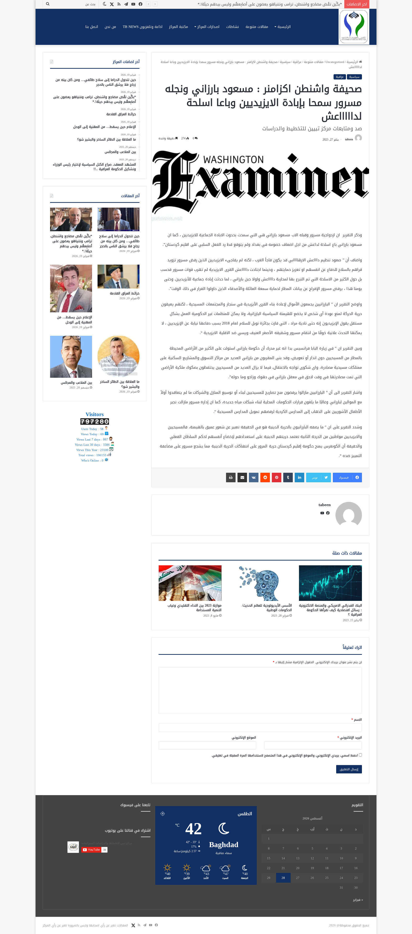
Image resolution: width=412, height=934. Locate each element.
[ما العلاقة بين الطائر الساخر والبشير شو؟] (118, 356)
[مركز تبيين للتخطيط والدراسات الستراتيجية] (354, 27)
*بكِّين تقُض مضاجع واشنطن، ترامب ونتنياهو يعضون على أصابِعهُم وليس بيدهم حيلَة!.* (71, 243)
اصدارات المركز (208, 26)
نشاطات (232, 26)
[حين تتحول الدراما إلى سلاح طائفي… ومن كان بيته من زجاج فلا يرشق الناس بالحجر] (118, 219)
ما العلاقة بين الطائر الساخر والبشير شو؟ (119, 384)
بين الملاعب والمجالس (76, 382)
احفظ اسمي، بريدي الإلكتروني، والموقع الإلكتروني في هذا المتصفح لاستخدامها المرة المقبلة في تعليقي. (284, 755)
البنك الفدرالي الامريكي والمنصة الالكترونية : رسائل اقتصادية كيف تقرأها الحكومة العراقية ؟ (330, 610)
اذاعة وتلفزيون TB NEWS (142, 26)
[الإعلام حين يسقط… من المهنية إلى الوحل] (71, 288)
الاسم (356, 720)
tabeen (349, 139)
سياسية (285, 62)
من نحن (110, 26)
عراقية (297, 62)
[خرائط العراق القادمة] (118, 276)
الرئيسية (284, 26)
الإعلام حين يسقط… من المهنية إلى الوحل (74, 319)
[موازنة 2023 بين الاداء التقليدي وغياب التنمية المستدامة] (190, 583)
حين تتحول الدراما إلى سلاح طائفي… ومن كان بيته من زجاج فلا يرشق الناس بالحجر (119, 241)
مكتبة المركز (178, 26)
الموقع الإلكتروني (244, 737)
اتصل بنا (91, 26)
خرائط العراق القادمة (324, 4)
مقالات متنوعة (257, 26)
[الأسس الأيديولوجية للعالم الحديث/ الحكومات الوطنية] (260, 583)
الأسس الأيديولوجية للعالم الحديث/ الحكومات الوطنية (267, 607)
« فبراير (358, 900)
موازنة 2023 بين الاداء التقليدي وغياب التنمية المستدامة (194, 607)
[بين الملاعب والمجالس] (71, 357)
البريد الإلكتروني (349, 737)
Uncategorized (334, 62)
